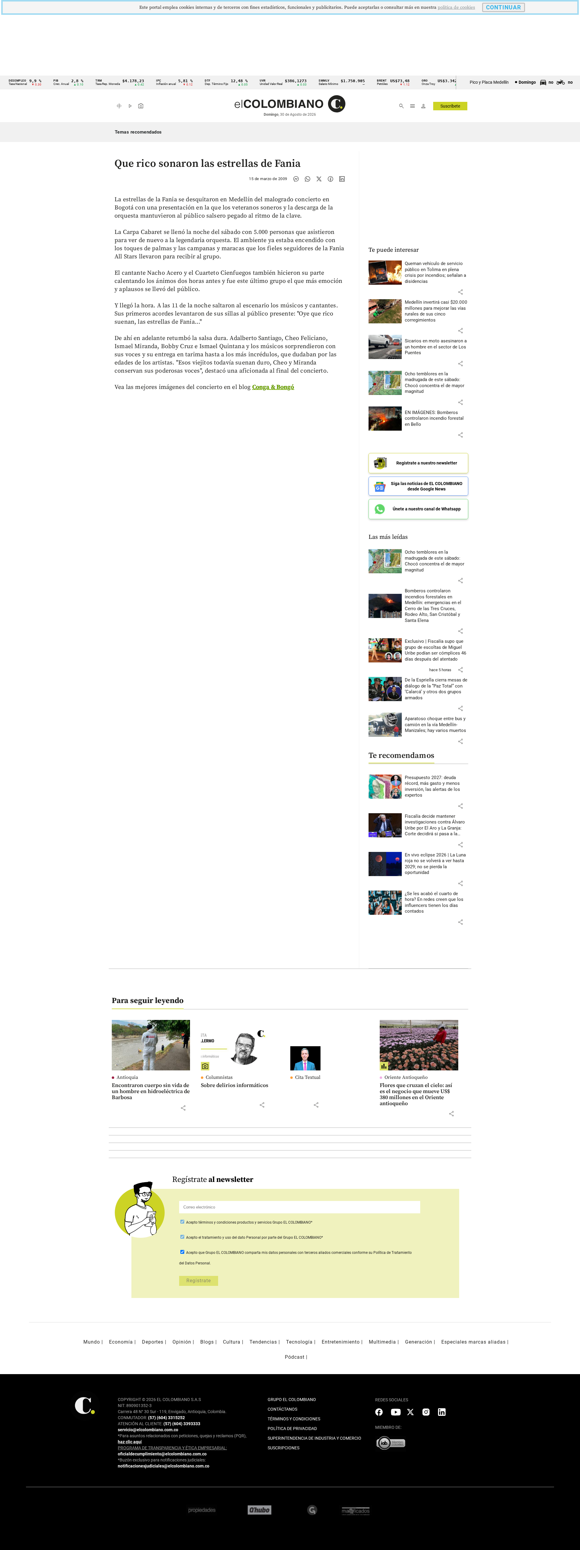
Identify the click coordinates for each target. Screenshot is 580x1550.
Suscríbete (450, 106)
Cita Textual (308, 1077)
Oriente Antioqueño (406, 1077)
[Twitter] (319, 178)
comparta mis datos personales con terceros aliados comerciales (298, 1253)
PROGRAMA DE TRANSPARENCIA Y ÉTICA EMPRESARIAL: (172, 1447)
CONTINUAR (503, 7)
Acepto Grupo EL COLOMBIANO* (248, 1222)
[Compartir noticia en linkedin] (342, 179)
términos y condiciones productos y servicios (235, 1222)
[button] (460, 292)
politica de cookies (456, 7)
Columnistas (219, 1077)
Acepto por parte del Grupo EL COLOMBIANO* (254, 1237)
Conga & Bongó (273, 387)
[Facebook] (330, 179)
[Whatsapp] (307, 179)
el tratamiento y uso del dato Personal (229, 1237)
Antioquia (127, 1077)
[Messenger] (296, 179)
